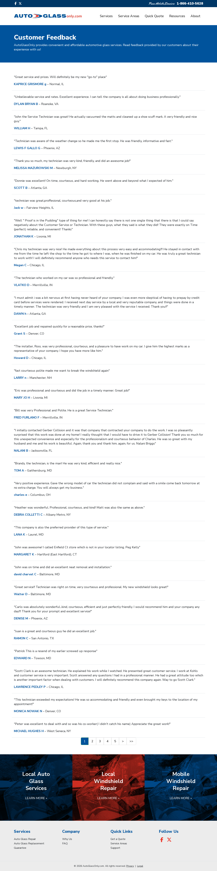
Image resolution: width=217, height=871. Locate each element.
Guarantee (20, 848)
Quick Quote (154, 16)
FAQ (65, 843)
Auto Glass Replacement (29, 843)
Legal (140, 866)
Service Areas (128, 16)
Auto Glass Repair (25, 839)
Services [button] (106, 16)
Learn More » (36, 798)
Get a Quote (118, 839)
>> (131, 741)
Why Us (67, 839)
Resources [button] (177, 16)
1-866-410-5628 (190, 3)
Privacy (130, 866)
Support (115, 848)
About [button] (195, 16)
